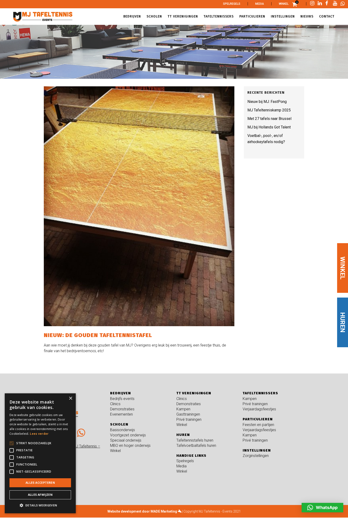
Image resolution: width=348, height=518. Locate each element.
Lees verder (39, 434)
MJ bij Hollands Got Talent (269, 127)
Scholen (119, 424)
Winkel (284, 3)
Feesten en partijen (258, 424)
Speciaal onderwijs (125, 440)
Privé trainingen (188, 419)
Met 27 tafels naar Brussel (269, 118)
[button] (322, 507)
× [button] (70, 398)
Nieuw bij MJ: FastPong (267, 101)
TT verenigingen (193, 393)
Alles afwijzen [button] (40, 495)
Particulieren (258, 419)
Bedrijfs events (122, 398)
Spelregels (231, 3)
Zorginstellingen (256, 455)
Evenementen (121, 414)
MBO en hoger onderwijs (130, 445)
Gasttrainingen (188, 414)
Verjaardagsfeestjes (259, 409)
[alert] (40, 453)
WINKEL (342, 268)
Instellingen (257, 450)
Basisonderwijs (122, 430)
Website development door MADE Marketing (142, 511)
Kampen (183, 409)
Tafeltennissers (260, 393)
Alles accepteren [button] (40, 483)
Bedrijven (120, 393)
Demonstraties (122, 409)
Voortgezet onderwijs (128, 435)
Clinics (115, 404)
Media (259, 3)
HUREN (342, 322)
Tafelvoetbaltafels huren (196, 445)
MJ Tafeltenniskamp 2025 (269, 110)
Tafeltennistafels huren (194, 440)
